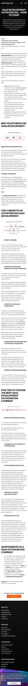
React (13, 571)
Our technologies (7, 659)
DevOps (11, 325)
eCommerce (5, 634)
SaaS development (6, 55)
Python (9, 571)
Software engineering (8, 636)
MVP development (21, 87)
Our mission (5, 610)
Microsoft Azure (18, 181)
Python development (8, 662)
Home (3, 38)
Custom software (7, 645)
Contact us (4, 618)
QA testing (15, 533)
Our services (5, 642)
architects (4, 323)
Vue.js (19, 571)
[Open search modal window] (21, 3)
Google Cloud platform (10, 195)
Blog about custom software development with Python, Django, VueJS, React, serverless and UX (13, 42)
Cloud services (6, 653)
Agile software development (15, 576)
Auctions (4, 631)
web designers (21, 321)
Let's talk (14, 596)
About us (4, 607)
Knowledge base (6, 614)
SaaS (5, 86)
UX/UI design (5, 649)
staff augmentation (6, 62)
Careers (3, 616)
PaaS (8, 567)
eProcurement (6, 629)
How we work (5, 612)
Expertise (4, 624)
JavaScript (4, 664)
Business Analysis (6, 651)
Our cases (4, 627)
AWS (3, 147)
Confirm (14, 683)
